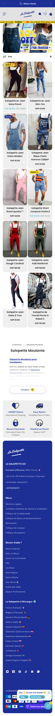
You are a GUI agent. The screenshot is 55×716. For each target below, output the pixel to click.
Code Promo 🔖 (37, 697)
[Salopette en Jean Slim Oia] (40, 80)
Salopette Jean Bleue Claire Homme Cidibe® (40, 156)
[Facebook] (13, 672)
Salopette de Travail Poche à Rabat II (40, 315)
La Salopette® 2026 (14, 690)
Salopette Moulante (35, 344)
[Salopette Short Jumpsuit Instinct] (40, 187)
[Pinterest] (20, 672)
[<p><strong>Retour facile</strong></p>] (27, 3)
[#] (27, 38)
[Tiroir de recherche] (40, 14)
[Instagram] (7, 672)
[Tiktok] (26, 672)
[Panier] (50, 14)
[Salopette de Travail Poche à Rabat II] (40, 291)
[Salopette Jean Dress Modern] (15, 132)
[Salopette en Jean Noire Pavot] (15, 80)
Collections (17, 344)
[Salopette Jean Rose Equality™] (15, 187)
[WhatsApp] (38, 672)
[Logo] (27, 14)
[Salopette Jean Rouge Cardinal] (15, 239)
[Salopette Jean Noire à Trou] (15, 291)
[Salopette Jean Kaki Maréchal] (40, 239)
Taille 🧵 (23, 697)
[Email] (32, 672)
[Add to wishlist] (24, 65)
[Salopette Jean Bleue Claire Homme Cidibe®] (40, 132)
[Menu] (4, 14)
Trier (10, 56)
